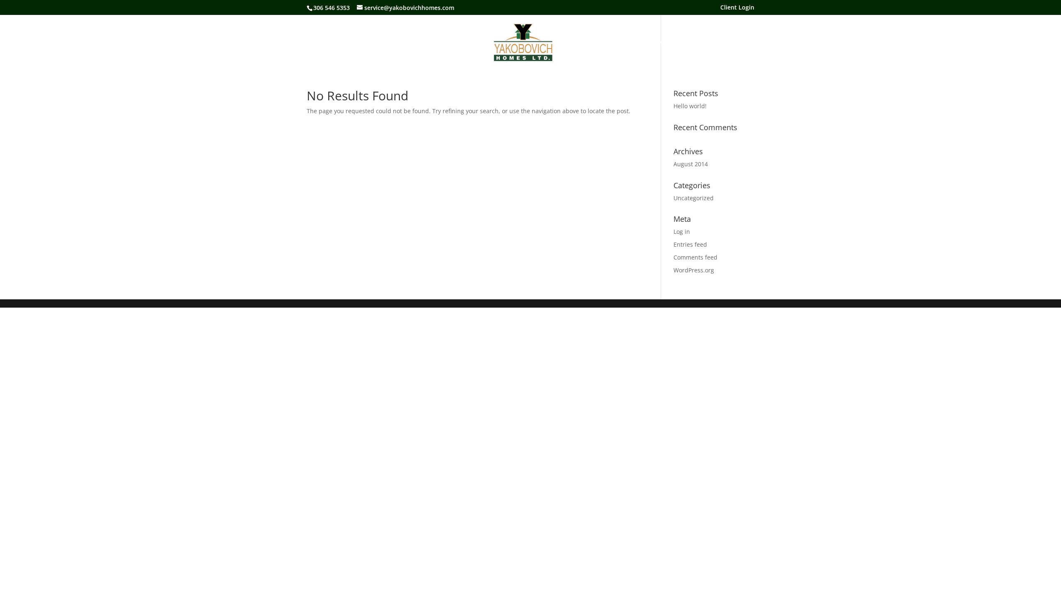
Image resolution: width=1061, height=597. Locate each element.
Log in (681, 231)
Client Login (737, 8)
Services (575, 42)
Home (395, 42)
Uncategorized (693, 198)
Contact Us (658, 42)
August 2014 (690, 164)
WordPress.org (693, 270)
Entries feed (690, 244)
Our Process (615, 42)
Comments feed (695, 257)
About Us (427, 42)
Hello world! (690, 106)
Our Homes (467, 42)
